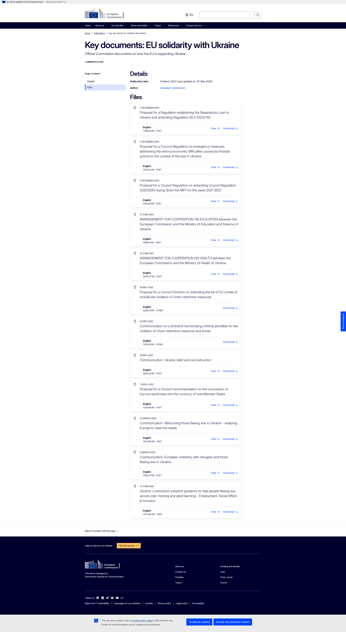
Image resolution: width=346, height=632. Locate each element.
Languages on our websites (127, 603)
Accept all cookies (199, 621)
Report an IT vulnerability (97, 603)
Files (89, 87)
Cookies (149, 603)
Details (91, 81)
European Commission (172, 87)
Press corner (226, 577)
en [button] (191, 14)
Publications (99, 33)
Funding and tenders (230, 566)
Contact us (180, 571)
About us (179, 566)
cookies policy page (142, 620)
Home (88, 25)
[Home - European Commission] (107, 13)
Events (223, 582)
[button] (215, 128)
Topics (178, 582)
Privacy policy (164, 603)
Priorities (179, 577)
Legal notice (182, 603)
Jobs (222, 571)
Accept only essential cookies (232, 621)
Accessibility (198, 603)
